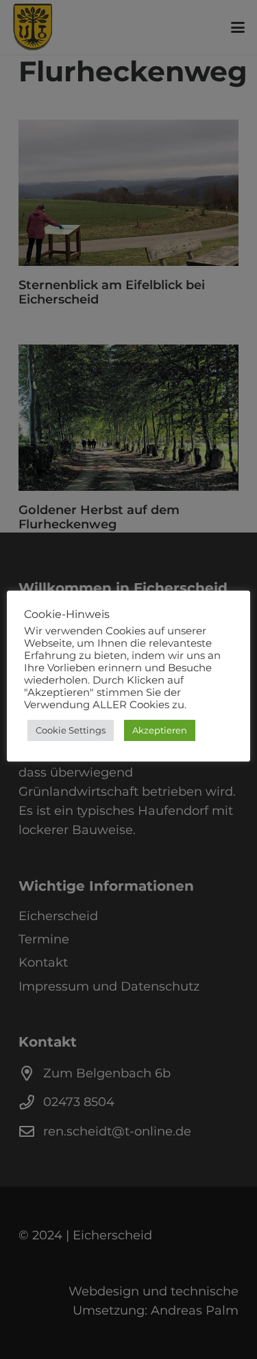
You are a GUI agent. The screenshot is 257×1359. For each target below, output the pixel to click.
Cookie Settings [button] (71, 730)
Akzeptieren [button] (159, 730)
